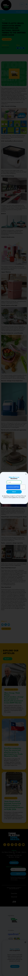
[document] (14, 488)
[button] (26, 474)
